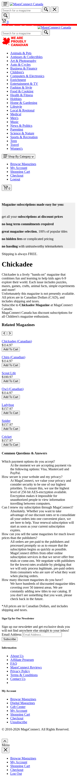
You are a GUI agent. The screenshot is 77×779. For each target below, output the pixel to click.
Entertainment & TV (24, 83)
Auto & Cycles (20, 64)
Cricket (7, 436)
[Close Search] (54, 10)
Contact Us (17, 679)
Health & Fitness (21, 95)
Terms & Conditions (24, 675)
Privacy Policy (20, 671)
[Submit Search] (46, 10)
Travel (14, 145)
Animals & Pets (20, 53)
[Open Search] (5, 16)
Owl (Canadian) (13, 389)
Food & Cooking (21, 91)
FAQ (13, 663)
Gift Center (17, 707)
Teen (13, 141)
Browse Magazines (23, 699)
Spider (6, 421)
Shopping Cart (20, 714)
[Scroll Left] (4, 333)
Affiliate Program (22, 660)
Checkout (16, 718)
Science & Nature (22, 133)
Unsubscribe (18, 722)
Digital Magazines (22, 703)
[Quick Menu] (5, 4)
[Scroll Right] (9, 333)
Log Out (16, 773)
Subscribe (9, 639)
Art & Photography (23, 61)
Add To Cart (10, 349)
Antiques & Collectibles (26, 57)
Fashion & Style (21, 87)
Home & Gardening (23, 103)
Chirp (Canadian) (13, 357)
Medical (15, 114)
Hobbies (16, 99)
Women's (16, 148)
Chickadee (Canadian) (17, 341)
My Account (18, 710)
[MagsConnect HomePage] (26, 4)
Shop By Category (19, 156)
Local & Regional (22, 110)
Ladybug (8, 405)
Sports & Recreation (24, 137)
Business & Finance (23, 68)
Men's (14, 118)
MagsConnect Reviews (26, 667)
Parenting (16, 129)
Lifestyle (16, 106)
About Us (17, 656)
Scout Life (9, 373)
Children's (17, 72)
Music (14, 122)
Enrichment (18, 80)
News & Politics (21, 125)
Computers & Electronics (27, 76)
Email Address (11, 634)
